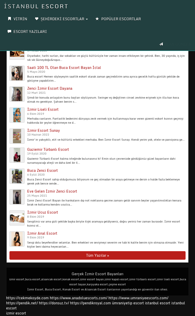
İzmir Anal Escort (42, 233)
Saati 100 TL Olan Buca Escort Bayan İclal (64, 67)
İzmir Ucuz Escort (42, 212)
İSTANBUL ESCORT (36, 6)
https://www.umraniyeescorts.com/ (138, 298)
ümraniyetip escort (128, 303)
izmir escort (16, 313)
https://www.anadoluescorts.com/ (78, 298)
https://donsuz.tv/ (54, 303)
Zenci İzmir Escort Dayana (49, 88)
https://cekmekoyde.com (27, 298)
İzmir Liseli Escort (43, 109)
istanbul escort (157, 303)
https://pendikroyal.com (90, 303)
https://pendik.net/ (22, 303)
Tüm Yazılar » (97, 255)
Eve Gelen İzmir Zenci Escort (52, 191)
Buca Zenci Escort (42, 170)
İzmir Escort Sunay (43, 130)
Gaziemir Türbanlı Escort (48, 149)
